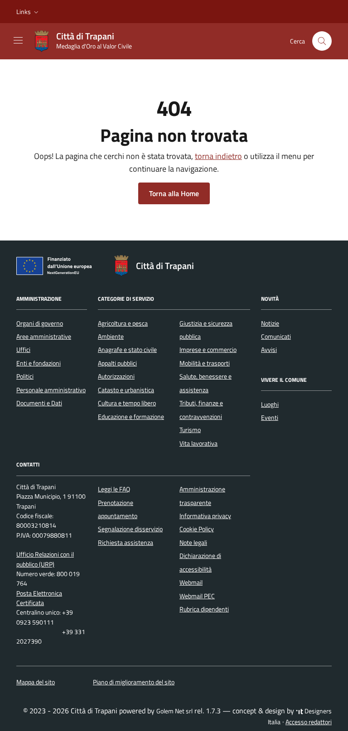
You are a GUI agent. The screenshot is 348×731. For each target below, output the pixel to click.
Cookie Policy (196, 529)
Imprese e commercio (208, 350)
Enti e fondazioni (38, 363)
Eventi (269, 418)
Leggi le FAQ (114, 489)
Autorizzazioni (116, 376)
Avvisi (269, 350)
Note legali (193, 543)
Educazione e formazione (131, 417)
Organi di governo (39, 323)
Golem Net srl (174, 711)
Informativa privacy (205, 516)
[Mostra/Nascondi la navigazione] (18, 40)
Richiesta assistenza (125, 543)
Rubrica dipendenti (204, 609)
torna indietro (218, 156)
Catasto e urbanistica (126, 390)
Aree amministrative (43, 336)
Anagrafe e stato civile (127, 350)
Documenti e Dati (39, 403)
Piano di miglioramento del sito (133, 682)
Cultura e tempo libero (127, 403)
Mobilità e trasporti (204, 363)
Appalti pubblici (117, 363)
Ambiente (111, 336)
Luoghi (270, 404)
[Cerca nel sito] (322, 41)
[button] (28, 11)
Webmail (191, 582)
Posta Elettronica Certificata (39, 598)
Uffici (23, 350)
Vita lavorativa (198, 443)
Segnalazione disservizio (130, 529)
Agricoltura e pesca (123, 323)
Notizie (270, 323)
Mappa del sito (35, 682)
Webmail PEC (197, 596)
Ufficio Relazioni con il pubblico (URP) (45, 559)
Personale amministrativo (51, 390)
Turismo (190, 430)
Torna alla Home (174, 193)
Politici (25, 376)
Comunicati (276, 336)
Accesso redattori (308, 722)
